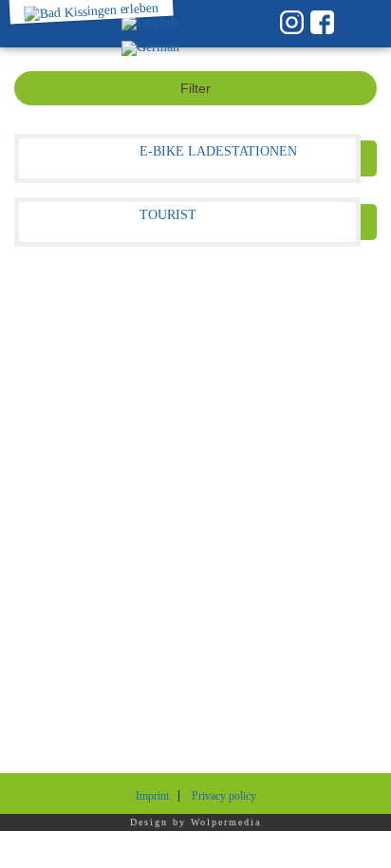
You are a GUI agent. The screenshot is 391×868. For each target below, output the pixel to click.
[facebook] (322, 22)
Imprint (152, 796)
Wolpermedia (226, 822)
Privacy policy (224, 796)
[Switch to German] (150, 49)
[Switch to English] (149, 23)
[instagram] (292, 22)
